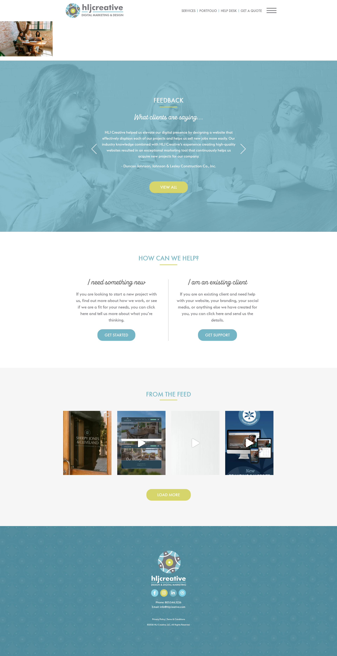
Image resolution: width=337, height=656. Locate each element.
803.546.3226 (173, 602)
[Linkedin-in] (173, 592)
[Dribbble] (182, 592)
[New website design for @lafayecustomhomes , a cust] (141, 443)
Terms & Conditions (176, 619)
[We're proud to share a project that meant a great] (249, 443)
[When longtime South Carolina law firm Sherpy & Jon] (87, 443)
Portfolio (208, 10)
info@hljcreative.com (172, 607)
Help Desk (229, 10)
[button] (94, 149)
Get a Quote (251, 10)
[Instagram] (163, 592)
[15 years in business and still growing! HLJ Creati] (195, 443)
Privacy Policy (158, 619)
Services (188, 10)
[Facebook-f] (154, 592)
